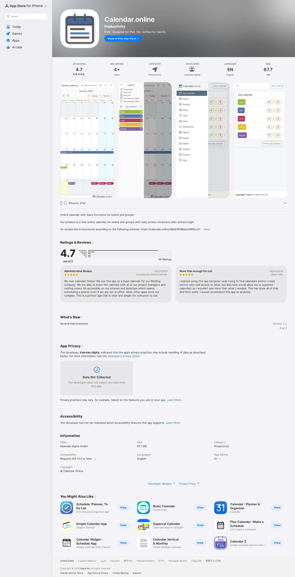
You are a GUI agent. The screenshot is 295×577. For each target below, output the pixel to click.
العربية (103, 561)
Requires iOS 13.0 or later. (76, 458)
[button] (26, 27)
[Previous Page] (56, 140)
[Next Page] (291, 140)
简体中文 (128, 561)
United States (67, 561)
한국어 (161, 561)
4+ (216, 458)
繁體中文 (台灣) (213, 561)
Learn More (174, 399)
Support (137, 573)
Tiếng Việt (196, 561)
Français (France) (145, 561)
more (206, 229)
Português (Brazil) (178, 561)
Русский (114, 561)
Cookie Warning (120, 573)
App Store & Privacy (97, 573)
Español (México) (87, 561)
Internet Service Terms (71, 573)
